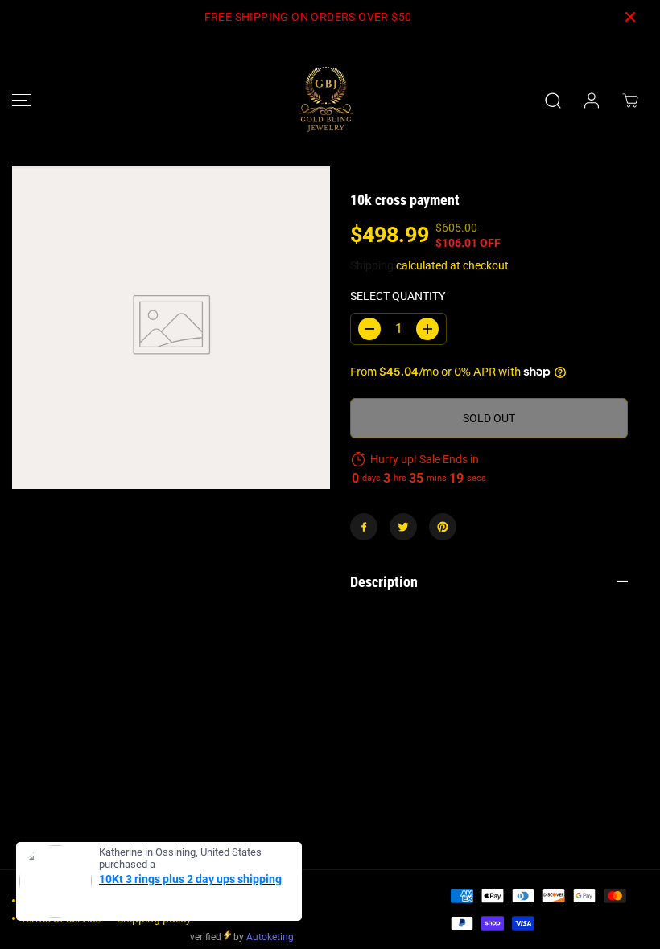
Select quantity (397, 296)
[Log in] (591, 100)
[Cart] (630, 100)
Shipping (372, 265)
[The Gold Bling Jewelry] (326, 100)
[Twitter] (403, 526)
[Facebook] (363, 526)
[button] (21, 100)
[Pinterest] (442, 526)
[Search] (553, 100)
